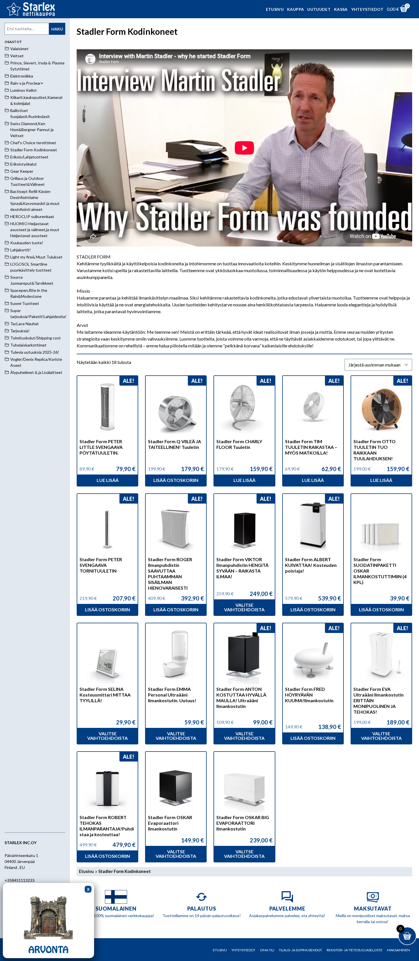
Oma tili (267, 950)
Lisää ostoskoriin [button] (175, 480)
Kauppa (295, 9)
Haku (57, 29)
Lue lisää (108, 480)
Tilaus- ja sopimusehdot (300, 950)
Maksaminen (398, 950)
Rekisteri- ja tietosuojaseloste (355, 950)
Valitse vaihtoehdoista (244, 607)
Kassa (341, 9)
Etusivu (275, 9)
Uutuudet (319, 9)
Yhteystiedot (367, 9)
